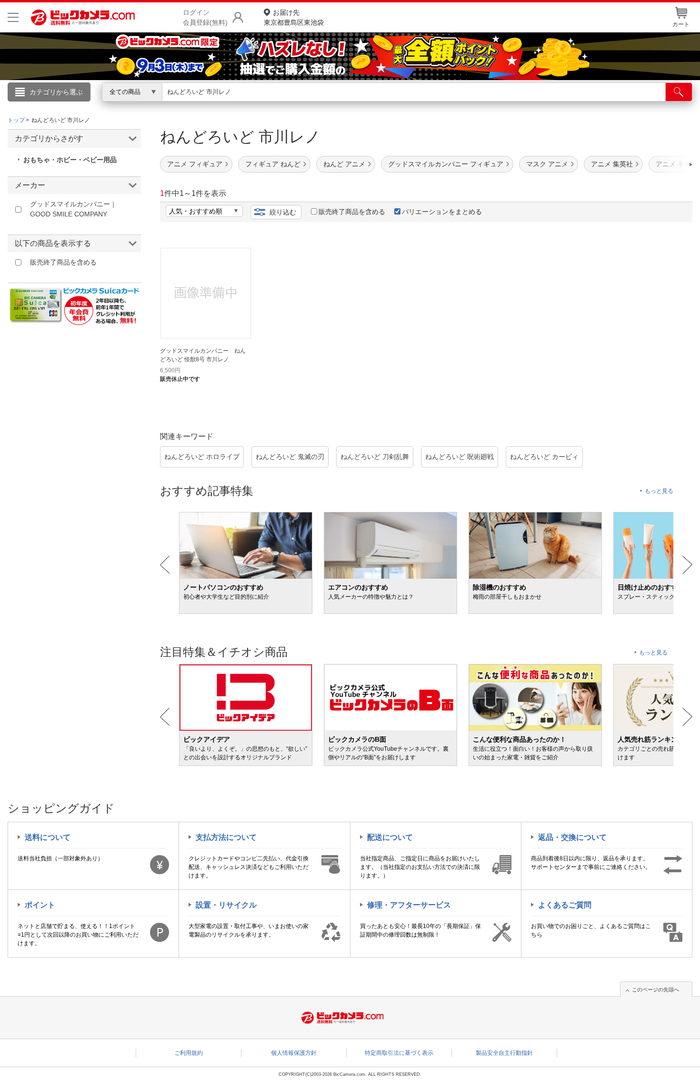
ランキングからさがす (312, 105)
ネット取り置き (473, 105)
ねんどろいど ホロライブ (202, 456)
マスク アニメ (547, 164)
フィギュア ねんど (272, 164)
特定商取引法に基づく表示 (399, 1053)
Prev (165, 565)
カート (681, 24)
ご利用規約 (188, 1053)
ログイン (145, 108)
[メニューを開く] (13, 17)
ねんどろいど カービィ (544, 456)
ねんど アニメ (344, 164)
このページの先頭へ (655, 989)
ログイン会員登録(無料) (205, 17)
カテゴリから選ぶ (56, 92)
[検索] (679, 92)
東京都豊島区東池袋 (294, 17)
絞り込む (283, 212)
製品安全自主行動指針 (504, 1053)
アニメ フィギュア (194, 164)
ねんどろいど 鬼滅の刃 (290, 456)
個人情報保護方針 (294, 1053)
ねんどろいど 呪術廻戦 (459, 456)
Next (687, 565)
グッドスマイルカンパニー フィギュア (445, 164)
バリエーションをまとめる (442, 211)
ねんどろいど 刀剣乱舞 (374, 456)
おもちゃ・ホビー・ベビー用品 (70, 159)
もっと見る (659, 491)
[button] (663, 164)
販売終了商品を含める (352, 211)
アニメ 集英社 (612, 164)
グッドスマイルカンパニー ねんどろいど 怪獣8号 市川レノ (203, 355)
